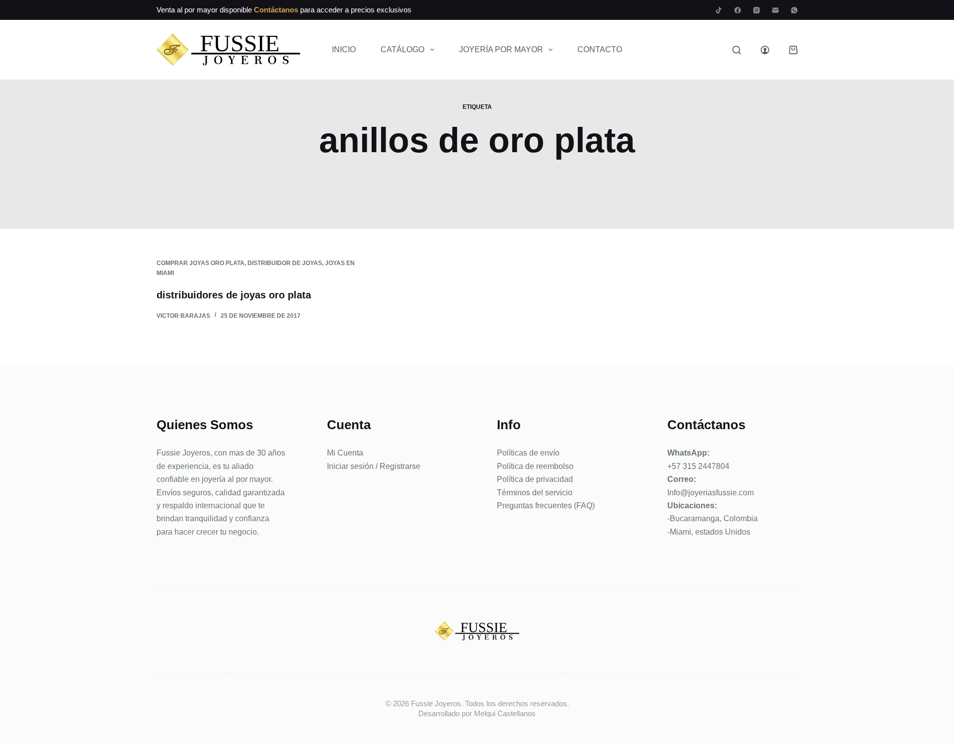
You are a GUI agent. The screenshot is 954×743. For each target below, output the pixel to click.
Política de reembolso (535, 466)
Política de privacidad (535, 479)
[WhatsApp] (794, 10)
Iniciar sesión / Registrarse (373, 466)
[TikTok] (719, 10)
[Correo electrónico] (775, 10)
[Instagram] (756, 10)
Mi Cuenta (345, 453)
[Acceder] (765, 50)
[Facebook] (737, 10)
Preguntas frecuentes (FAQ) (546, 505)
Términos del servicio (534, 492)
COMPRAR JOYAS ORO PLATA (200, 263)
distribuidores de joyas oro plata (234, 294)
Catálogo (402, 49)
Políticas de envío (528, 453)
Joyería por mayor (501, 49)
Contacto (599, 49)
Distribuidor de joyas (284, 263)
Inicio (344, 49)
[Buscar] (736, 50)
